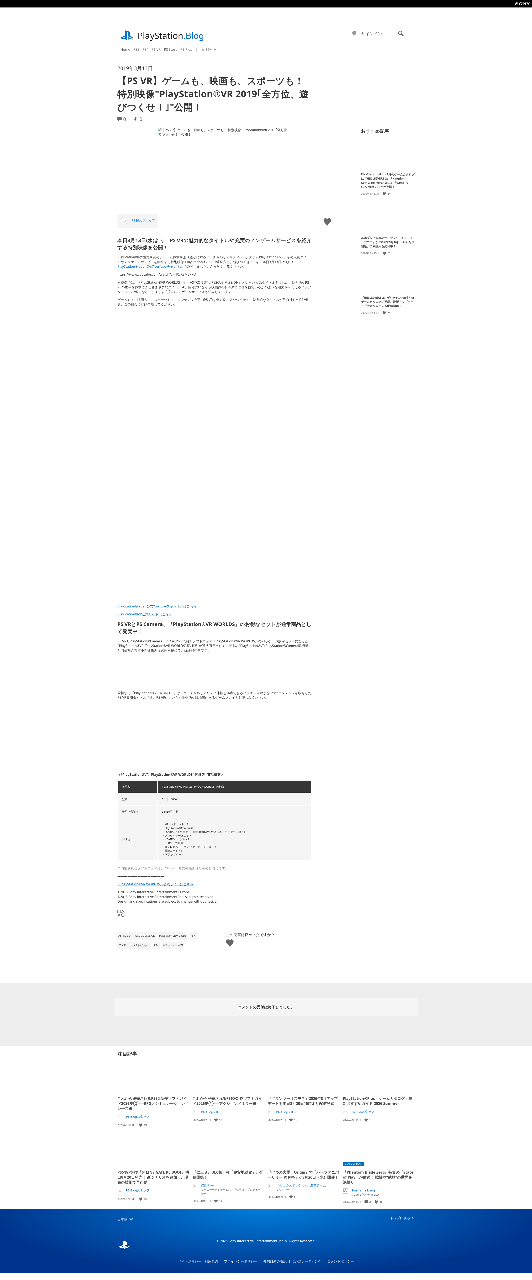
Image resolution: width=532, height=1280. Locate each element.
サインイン (371, 33)
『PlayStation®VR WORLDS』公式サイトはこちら (155, 884)
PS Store (170, 49)
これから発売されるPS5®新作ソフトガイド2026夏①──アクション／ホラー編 (227, 1101)
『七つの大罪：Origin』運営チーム (301, 1185)
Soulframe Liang (363, 1190)
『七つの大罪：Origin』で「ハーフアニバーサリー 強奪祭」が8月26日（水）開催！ (303, 1175)
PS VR (156, 49)
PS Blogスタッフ (143, 220)
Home (125, 49)
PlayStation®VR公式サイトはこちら (144, 614)
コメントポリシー (340, 1261)
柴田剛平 (207, 1185)
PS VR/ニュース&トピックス (134, 945)
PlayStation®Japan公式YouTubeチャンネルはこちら (157, 606)
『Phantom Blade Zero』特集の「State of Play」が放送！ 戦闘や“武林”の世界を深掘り (378, 1177)
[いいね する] (385, 194)
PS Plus (186, 49)
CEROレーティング (307, 1261)
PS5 (136, 49)
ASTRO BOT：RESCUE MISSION (136, 936)
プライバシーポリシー (240, 1261)
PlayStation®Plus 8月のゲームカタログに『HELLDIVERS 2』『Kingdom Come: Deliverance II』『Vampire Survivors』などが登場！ (388, 180)
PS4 (145, 49)
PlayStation (171, 35)
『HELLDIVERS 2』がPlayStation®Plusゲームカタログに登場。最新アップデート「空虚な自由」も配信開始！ (388, 302)
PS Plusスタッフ (362, 1112)
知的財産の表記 (275, 1261)
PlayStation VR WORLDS (172, 936)
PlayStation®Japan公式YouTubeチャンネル (150, 266)
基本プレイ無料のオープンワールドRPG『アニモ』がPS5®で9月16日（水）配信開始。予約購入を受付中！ (387, 242)
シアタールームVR (173, 945)
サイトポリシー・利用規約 (198, 1261)
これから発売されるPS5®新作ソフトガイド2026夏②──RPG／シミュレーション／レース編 (153, 1103)
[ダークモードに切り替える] (354, 34)
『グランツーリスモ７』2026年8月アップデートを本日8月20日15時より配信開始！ (303, 1101)
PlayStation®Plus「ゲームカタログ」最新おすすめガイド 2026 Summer (377, 1101)
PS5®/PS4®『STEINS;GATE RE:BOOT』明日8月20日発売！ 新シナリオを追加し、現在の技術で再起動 (153, 1177)
